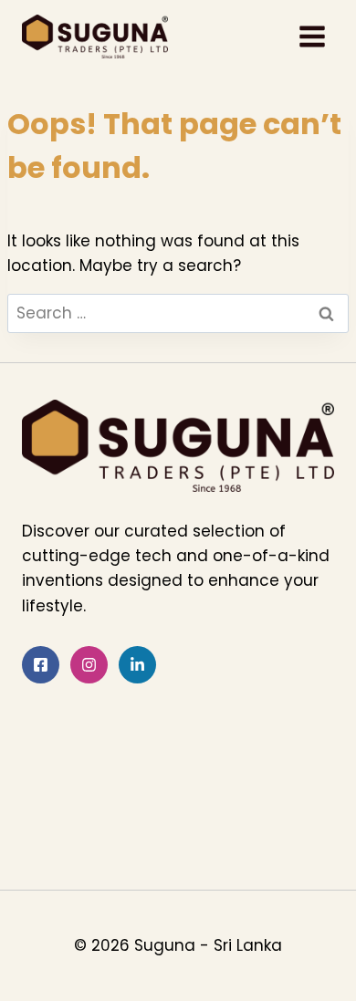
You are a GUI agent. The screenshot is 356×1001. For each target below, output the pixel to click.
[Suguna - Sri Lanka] (95, 36)
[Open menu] (311, 36)
